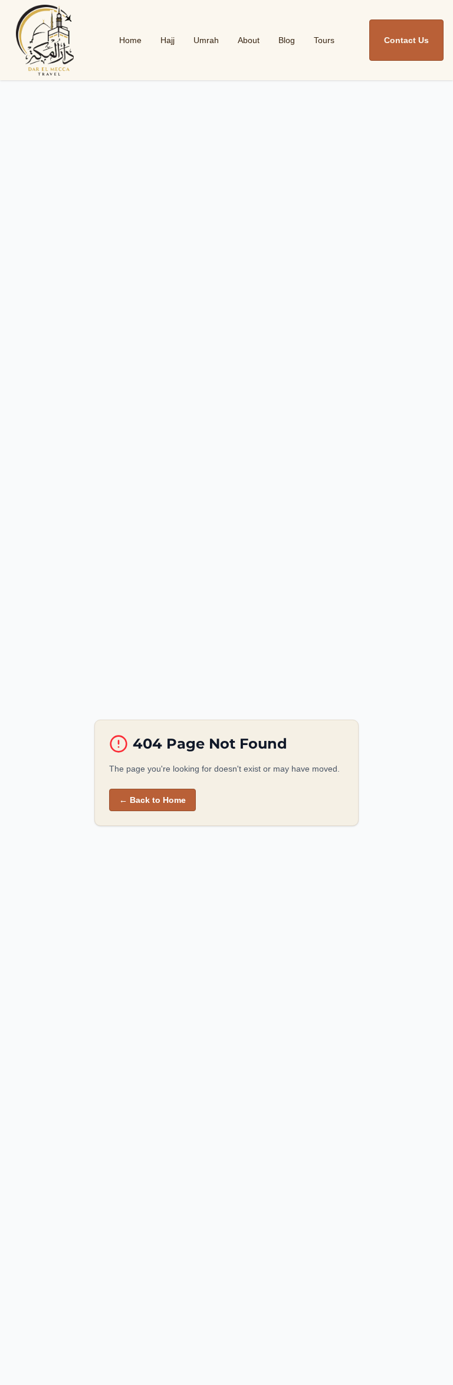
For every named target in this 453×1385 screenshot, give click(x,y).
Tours (324, 40)
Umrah (206, 40)
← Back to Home (152, 800)
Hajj (167, 40)
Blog (286, 40)
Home (130, 40)
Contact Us (406, 40)
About (249, 40)
